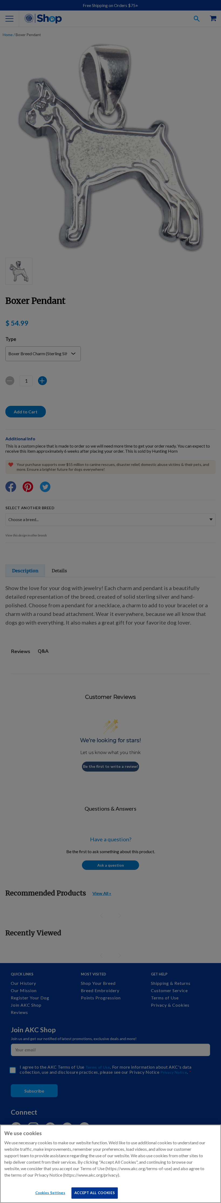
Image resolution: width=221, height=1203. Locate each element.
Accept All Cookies (94, 1193)
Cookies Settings (50, 1193)
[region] (110, 1164)
